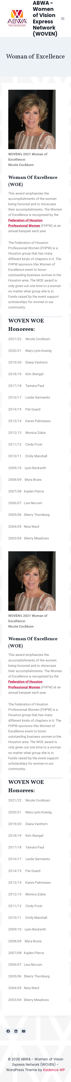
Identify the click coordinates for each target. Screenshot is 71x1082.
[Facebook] (8, 1031)
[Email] (23, 1031)
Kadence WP (54, 1070)
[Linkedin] (15, 1031)
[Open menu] (62, 18)
